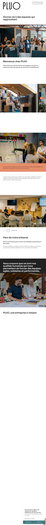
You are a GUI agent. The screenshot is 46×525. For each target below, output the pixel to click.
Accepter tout (39, 522)
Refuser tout (28, 522)
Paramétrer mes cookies (30, 518)
